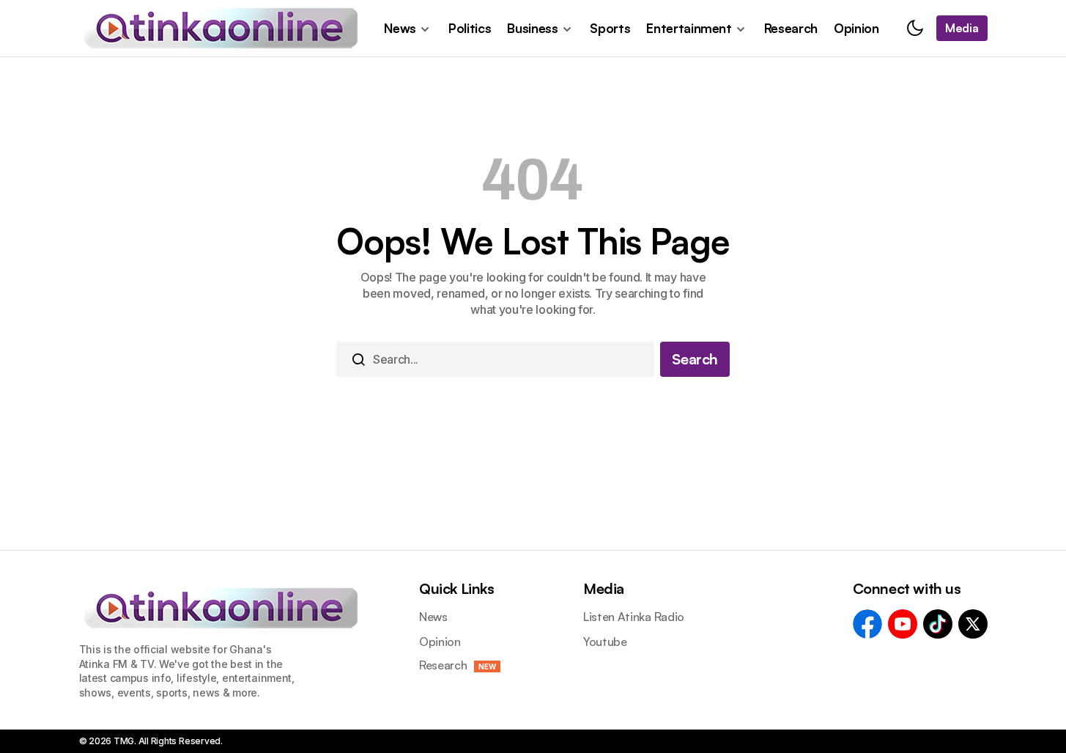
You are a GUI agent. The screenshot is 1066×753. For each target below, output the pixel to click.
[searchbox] (495, 359)
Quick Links (457, 588)
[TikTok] (937, 624)
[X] (973, 624)
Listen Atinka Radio (633, 616)
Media (603, 588)
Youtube (605, 641)
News (433, 616)
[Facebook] (867, 624)
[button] (915, 28)
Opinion (440, 641)
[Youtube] (902, 624)
